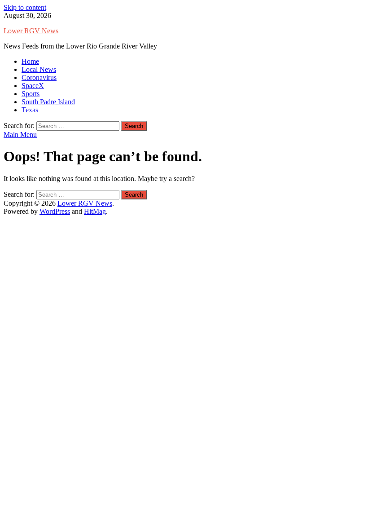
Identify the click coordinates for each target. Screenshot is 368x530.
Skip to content (25, 7)
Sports (30, 93)
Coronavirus (39, 77)
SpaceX (33, 85)
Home (30, 61)
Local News (39, 69)
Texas (30, 110)
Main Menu (20, 134)
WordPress (54, 211)
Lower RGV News (31, 31)
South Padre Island (48, 102)
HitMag (95, 211)
